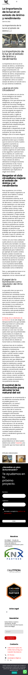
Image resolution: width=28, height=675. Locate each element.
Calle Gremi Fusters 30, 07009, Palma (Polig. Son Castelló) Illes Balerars (15, 650)
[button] (3, 459)
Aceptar (14, 672)
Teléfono (5, 501)
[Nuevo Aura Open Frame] (21, 459)
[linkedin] (10, 660)
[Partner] (14, 549)
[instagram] (8, 660)
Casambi (19, 443)
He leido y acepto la (14, 512)
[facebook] (5, 660)
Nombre (5, 492)
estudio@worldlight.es (14, 658)
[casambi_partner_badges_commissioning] (14, 583)
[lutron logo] (14, 562)
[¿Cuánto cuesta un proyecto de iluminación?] (7, 459)
